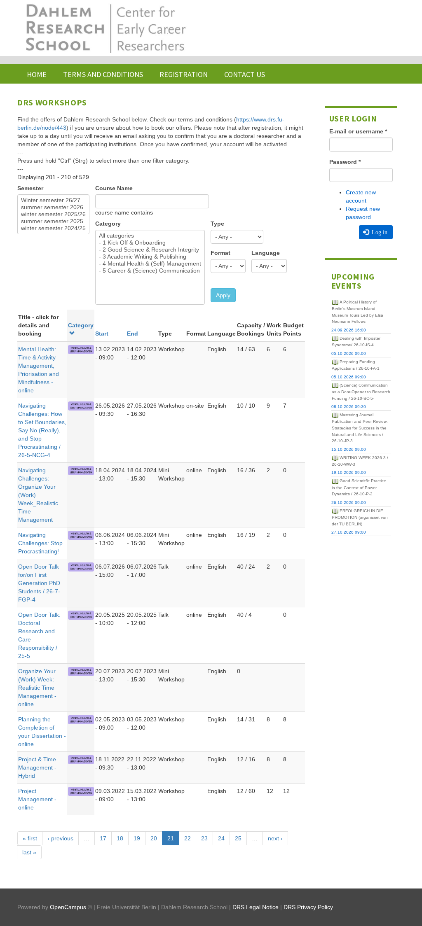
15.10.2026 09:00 (348, 449)
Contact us (244, 74)
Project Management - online (37, 799)
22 (187, 838)
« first (30, 838)
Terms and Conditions (103, 74)
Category (108, 223)
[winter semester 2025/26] (53, 214)
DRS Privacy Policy (308, 907)
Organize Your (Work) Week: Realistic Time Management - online (37, 687)
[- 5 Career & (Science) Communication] (150, 270)
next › (275, 838)
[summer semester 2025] (53, 221)
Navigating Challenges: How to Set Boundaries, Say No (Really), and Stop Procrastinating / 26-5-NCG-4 (42, 430)
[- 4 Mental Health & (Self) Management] (150, 263)
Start (101, 333)
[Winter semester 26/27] (53, 200)
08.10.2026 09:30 (348, 406)
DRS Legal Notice (255, 907)
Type (217, 223)
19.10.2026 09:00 (348, 472)
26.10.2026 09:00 (348, 502)
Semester (30, 188)
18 (120, 838)
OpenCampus (68, 907)
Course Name (114, 188)
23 (204, 838)
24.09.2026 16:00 (348, 330)
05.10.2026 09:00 (348, 353)
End (132, 333)
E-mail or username (358, 131)
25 (238, 838)
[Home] (105, 28)
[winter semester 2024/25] (53, 228)
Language (265, 253)
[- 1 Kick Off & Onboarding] (150, 242)
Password (345, 162)
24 (221, 838)
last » (29, 852)
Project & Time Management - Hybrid (37, 767)
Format (220, 253)
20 (153, 838)
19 (137, 838)
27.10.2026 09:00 (348, 532)
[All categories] (150, 235)
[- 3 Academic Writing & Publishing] (150, 256)
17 (103, 838)
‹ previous (60, 838)
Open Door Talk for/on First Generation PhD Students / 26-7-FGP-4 (39, 583)
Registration (183, 74)
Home (37, 74)
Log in (378, 232)
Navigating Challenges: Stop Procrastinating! (40, 543)
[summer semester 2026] (53, 207)
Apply (223, 295)
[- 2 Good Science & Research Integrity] (150, 249)
